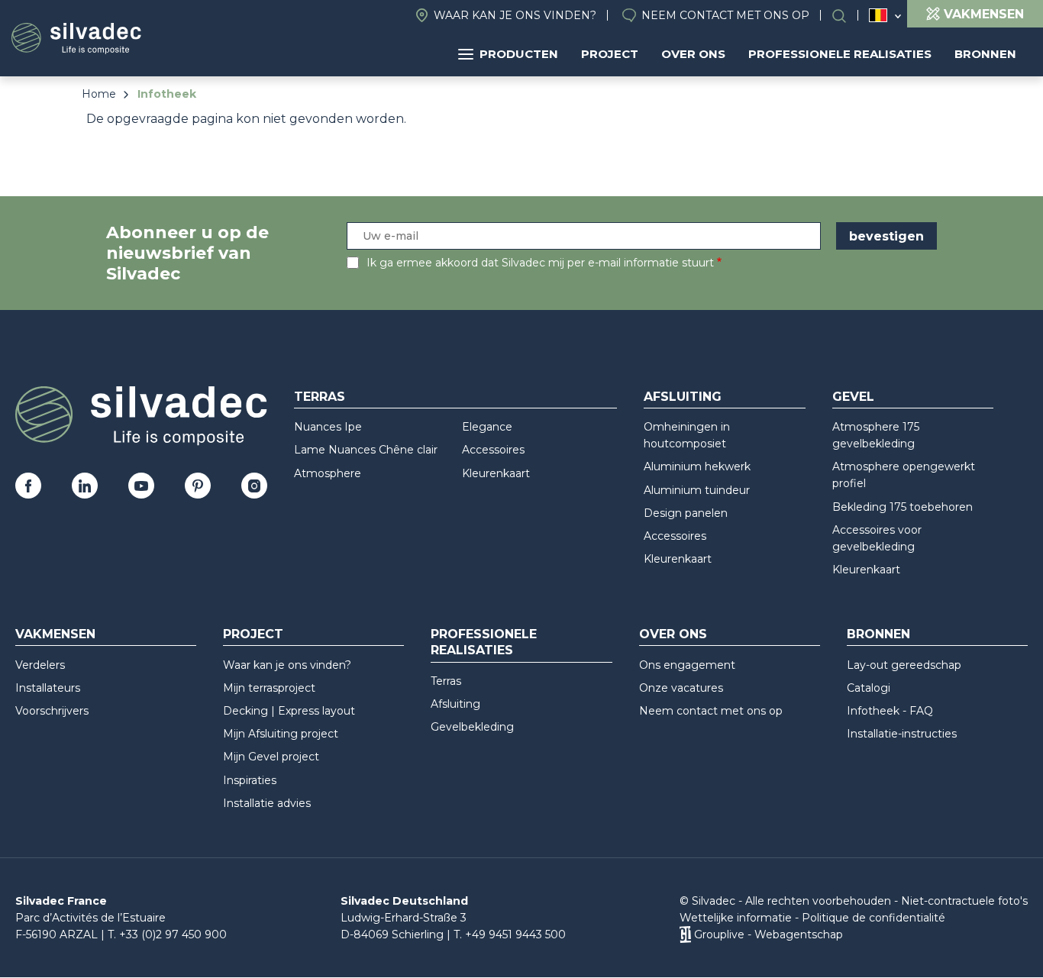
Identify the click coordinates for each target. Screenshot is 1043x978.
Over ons (693, 54)
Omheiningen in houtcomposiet (687, 435)
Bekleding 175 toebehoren (902, 507)
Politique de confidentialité (873, 918)
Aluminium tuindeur (697, 490)
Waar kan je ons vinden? (515, 15)
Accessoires (493, 450)
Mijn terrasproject (269, 688)
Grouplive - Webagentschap (768, 934)
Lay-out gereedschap (904, 665)
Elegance (487, 427)
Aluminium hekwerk (697, 466)
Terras (319, 396)
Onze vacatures (681, 688)
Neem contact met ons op (725, 15)
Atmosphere (327, 473)
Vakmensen (55, 634)
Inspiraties (249, 780)
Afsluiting (683, 396)
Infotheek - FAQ (890, 711)
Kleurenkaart (496, 473)
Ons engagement (687, 665)
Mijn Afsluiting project (280, 734)
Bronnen (985, 54)
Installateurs (47, 688)
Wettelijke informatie (736, 918)
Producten (519, 54)
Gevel (853, 396)
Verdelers (40, 665)
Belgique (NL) (878, 15)
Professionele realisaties (840, 54)
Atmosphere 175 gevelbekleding (875, 435)
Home (99, 94)
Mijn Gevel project (271, 756)
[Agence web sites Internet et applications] (685, 934)
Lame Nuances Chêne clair (366, 450)
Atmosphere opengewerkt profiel (903, 475)
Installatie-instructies (902, 734)
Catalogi (868, 688)
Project (609, 54)
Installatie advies (267, 803)
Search (846, 15)
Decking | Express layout (289, 711)
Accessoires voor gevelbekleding (877, 538)
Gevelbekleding (472, 727)
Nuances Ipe (328, 427)
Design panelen (686, 513)
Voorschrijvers (52, 711)
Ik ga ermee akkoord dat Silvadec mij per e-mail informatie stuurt (540, 263)
